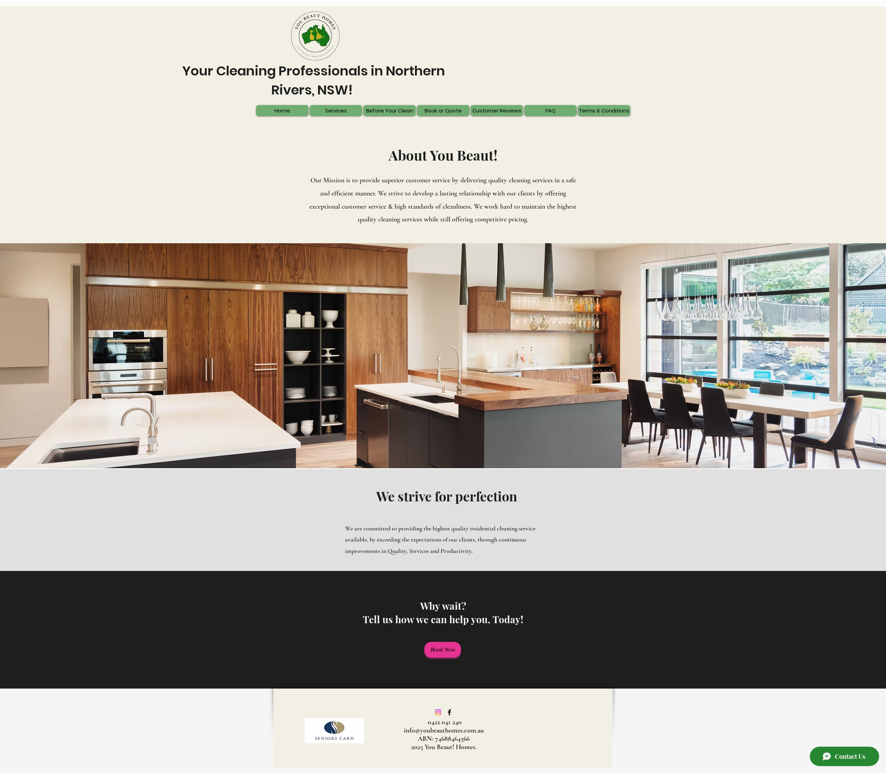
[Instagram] (438, 712)
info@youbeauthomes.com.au (444, 730)
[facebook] (449, 712)
